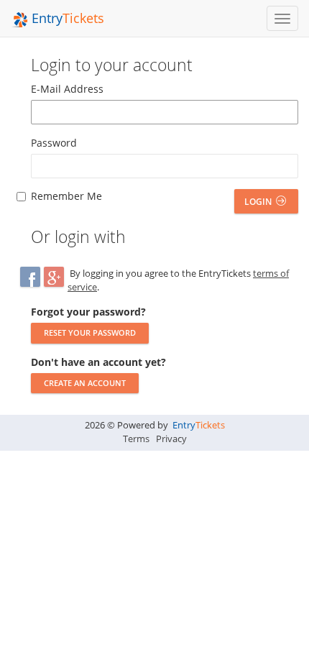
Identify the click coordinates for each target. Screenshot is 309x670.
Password (54, 143)
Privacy (171, 438)
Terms (136, 438)
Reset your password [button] (90, 332)
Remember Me (66, 196)
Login (259, 202)
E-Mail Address (67, 89)
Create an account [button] (85, 382)
